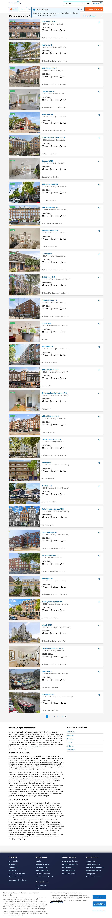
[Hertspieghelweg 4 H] (24, 563)
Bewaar (95, 9)
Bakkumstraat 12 (48, 346)
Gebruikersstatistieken (17, 874)
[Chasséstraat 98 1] (24, 99)
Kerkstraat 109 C (48, 277)
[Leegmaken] (82, 3)
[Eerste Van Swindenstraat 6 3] (24, 145)
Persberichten (13, 867)
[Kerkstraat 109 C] (24, 284)
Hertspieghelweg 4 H (50, 555)
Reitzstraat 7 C (47, 114)
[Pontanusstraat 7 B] (24, 308)
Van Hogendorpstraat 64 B (52, 602)
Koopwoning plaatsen (70, 864)
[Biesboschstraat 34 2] (24, 238)
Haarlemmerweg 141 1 (50, 207)
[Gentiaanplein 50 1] (24, 29)
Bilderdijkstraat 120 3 (50, 416)
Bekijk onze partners (57, 902)
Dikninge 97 (46, 462)
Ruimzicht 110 (47, 161)
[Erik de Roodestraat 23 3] (24, 447)
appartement (37, 747)
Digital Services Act (15, 877)
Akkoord (99, 897)
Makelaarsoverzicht (69, 874)
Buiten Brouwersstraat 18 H (53, 509)
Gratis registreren (42, 867)
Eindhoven (70, 746)
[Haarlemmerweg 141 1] (24, 215)
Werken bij (12, 871)
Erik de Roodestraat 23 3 (51, 439)
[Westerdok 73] (24, 679)
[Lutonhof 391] (24, 632)
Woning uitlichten (68, 871)
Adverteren (13, 864)
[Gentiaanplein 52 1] (24, 76)
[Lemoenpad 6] (24, 261)
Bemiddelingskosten (43, 874)
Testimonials (90, 861)
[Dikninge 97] (24, 470)
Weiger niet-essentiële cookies (99, 903)
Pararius (15, 3)
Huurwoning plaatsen (70, 861)
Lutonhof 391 (47, 625)
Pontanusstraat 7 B (49, 300)
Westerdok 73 (47, 671)
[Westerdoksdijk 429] (24, 540)
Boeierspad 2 (47, 486)
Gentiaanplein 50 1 (49, 22)
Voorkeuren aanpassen (99, 910)
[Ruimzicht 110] (24, 168)
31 (62, 717)
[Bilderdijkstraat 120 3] (24, 424)
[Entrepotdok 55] (24, 702)
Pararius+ (39, 861)
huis (30, 747)
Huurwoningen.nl (42, 886)
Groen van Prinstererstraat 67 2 (54, 393)
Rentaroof (39, 889)
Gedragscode (90, 874)
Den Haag (70, 739)
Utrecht (69, 742)
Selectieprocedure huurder (45, 877)
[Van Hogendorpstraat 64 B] (24, 609)
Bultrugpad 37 (47, 578)
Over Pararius (13, 861)
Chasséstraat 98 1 (48, 91)
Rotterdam (70, 735)
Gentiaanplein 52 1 (49, 68)
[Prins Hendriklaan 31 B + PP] (24, 656)
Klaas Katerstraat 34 (50, 184)
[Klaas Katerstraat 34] (24, 192)
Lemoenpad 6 (47, 254)
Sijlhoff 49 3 (46, 323)
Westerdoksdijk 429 (49, 532)
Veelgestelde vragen (42, 864)
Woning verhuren (68, 867)
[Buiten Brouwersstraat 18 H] (24, 516)
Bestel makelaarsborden (94, 877)
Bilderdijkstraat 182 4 (50, 370)
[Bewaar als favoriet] (99, 22)
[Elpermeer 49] (24, 52)
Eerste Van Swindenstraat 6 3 (53, 138)
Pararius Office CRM (93, 864)
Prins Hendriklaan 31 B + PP (52, 648)
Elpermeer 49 (47, 45)
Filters (15, 9)
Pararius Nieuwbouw (93, 871)
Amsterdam (71, 732)
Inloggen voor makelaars (94, 867)
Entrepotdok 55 (48, 694)
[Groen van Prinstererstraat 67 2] (24, 400)
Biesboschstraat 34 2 (50, 230)
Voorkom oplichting (42, 871)
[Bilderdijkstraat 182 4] (24, 377)
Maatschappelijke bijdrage (18, 880)
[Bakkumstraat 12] (24, 354)
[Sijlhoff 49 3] (24, 331)
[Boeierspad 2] (24, 493)
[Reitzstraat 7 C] (24, 122)
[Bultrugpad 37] (24, 586)
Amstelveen (71, 750)
